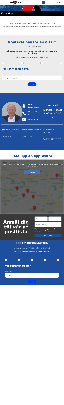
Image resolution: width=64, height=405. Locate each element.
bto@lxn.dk (5, 134)
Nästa (32, 84)
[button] (43, 2)
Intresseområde (6, 74)
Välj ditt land (8, 271)
